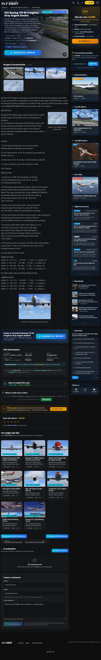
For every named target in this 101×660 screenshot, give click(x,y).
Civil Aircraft (36, 7)
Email (6, 589)
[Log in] (82, 2)
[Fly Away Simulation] (10, 3)
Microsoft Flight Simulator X (20, 7)
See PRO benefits (57, 409)
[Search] (73, 2)
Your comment (9, 600)
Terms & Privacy (37, 643)
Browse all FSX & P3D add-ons (15, 536)
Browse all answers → (85, 274)
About (28, 643)
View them (46, 399)
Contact (20, 643)
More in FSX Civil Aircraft (58, 536)
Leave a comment (61, 550)
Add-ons (4, 7)
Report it (13, 372)
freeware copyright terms (43, 370)
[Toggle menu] (97, 2)
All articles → (85, 323)
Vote (75, 377)
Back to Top (50, 652)
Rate (19, 35)
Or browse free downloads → (85, 45)
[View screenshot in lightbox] (65, 54)
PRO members (39, 364)
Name (6, 581)
